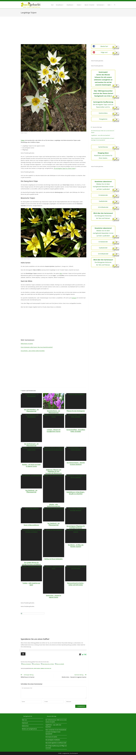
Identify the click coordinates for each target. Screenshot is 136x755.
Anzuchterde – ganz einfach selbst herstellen (33, 350)
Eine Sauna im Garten (51, 737)
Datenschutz (25, 726)
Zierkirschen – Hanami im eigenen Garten (53, 596)
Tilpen (31, 668)
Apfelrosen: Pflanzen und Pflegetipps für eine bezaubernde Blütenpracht (53, 471)
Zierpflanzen (37, 668)
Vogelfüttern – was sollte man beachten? (100, 135)
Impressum (25, 723)
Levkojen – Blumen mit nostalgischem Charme (53, 430)
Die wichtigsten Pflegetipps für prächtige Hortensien (76, 527)
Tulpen (22, 140)
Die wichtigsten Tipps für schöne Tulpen (64, 168)
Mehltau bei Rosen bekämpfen (53, 559)
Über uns (24, 720)
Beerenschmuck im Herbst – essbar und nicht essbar (75, 584)
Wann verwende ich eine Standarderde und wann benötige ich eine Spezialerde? (56, 731)
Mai (61, 273)
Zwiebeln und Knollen (45, 668)
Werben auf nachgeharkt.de (29, 729)
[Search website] (114, 4)
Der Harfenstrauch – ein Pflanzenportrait (31, 444)
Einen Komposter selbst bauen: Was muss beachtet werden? (37, 347)
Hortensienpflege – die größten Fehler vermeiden (75, 430)
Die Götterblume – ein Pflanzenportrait (53, 411)
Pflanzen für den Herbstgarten (76, 411)
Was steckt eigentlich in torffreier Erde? (56, 743)
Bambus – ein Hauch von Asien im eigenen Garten (31, 465)
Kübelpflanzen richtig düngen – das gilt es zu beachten (76, 493)
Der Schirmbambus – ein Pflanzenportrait (31, 410)
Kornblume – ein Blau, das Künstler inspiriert (76, 545)
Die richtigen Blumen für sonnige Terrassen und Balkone (31, 563)
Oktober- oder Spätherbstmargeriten (53, 505)
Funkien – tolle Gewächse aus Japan (31, 584)
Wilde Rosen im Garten (27, 343)
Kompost (74, 298)
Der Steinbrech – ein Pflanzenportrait (54, 524)
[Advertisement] (68, 32)
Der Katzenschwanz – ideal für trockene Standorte (76, 463)
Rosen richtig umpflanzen (31, 525)
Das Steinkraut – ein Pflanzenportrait (31, 491)
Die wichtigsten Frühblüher (53, 740)
